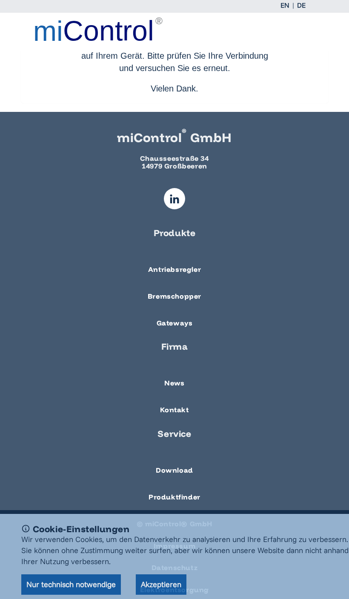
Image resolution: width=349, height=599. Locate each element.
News (174, 383)
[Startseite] (70, 29)
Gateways (175, 323)
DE (301, 5)
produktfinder (174, 497)
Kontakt (174, 409)
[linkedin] (174, 198)
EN (284, 5)
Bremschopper (174, 296)
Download (174, 470)
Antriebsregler (174, 269)
